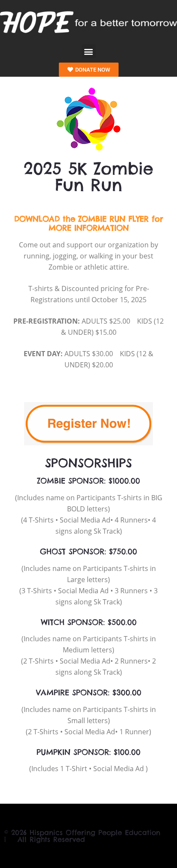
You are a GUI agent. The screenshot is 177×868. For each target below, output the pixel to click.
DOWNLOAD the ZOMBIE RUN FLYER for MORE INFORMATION (88, 223)
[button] (89, 51)
